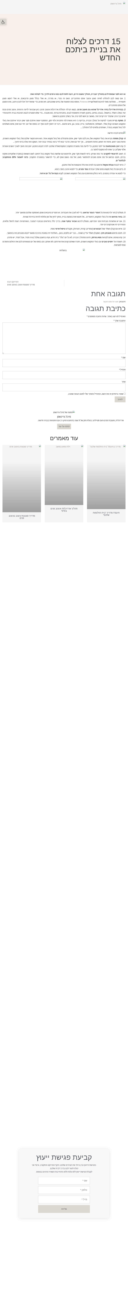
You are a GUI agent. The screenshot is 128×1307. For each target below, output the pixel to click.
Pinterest (84, 102)
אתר (124, 382)
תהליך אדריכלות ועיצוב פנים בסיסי (64, 509)
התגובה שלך (120, 321)
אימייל (122, 370)
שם (123, 358)
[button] (4, 7)
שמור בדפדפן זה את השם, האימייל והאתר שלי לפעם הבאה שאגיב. (95, 394)
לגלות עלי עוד (64, 426)
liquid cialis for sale (111, 302)
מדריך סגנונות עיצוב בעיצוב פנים (22, 517)
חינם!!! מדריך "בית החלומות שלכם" (106, 513)
